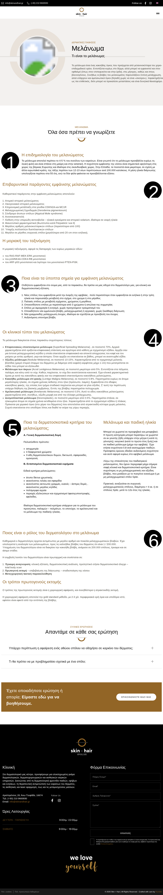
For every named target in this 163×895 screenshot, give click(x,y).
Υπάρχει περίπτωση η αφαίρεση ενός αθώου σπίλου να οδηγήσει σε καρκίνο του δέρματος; (71, 648)
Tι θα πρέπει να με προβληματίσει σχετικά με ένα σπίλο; (47, 661)
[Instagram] (150, 3)
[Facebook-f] (145, 3)
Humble (158, 892)
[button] (81, 651)
